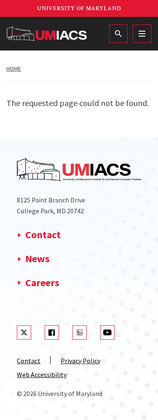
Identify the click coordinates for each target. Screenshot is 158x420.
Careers (42, 282)
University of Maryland (79, 8)
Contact (43, 234)
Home (13, 68)
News (37, 258)
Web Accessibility (42, 374)
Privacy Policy (80, 360)
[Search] (118, 33)
